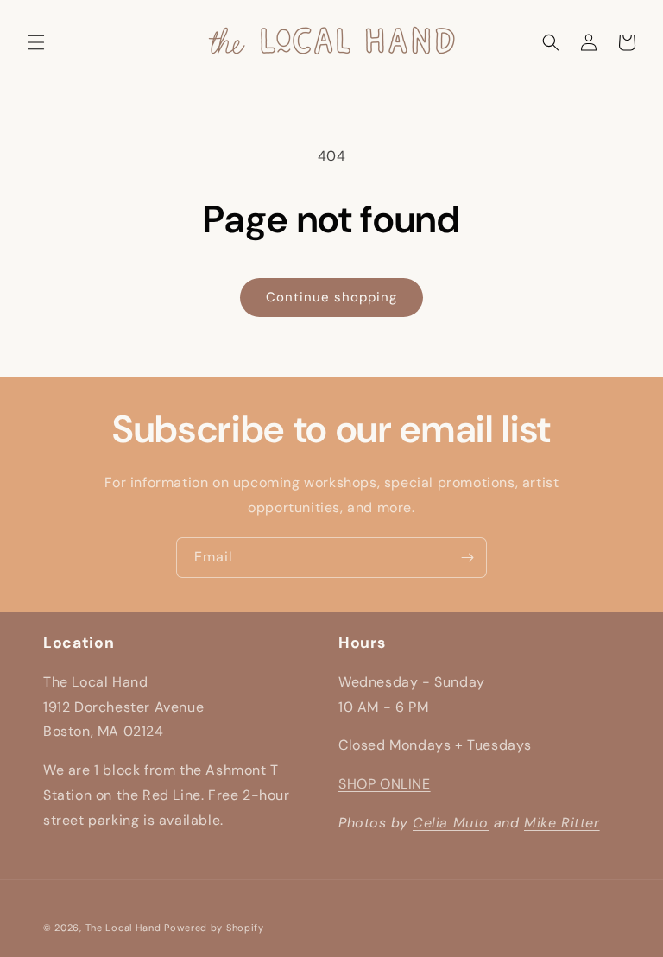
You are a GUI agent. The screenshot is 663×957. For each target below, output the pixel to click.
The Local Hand (123, 928)
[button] (36, 42)
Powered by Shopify (214, 928)
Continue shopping (331, 297)
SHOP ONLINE (384, 784)
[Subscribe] (467, 557)
